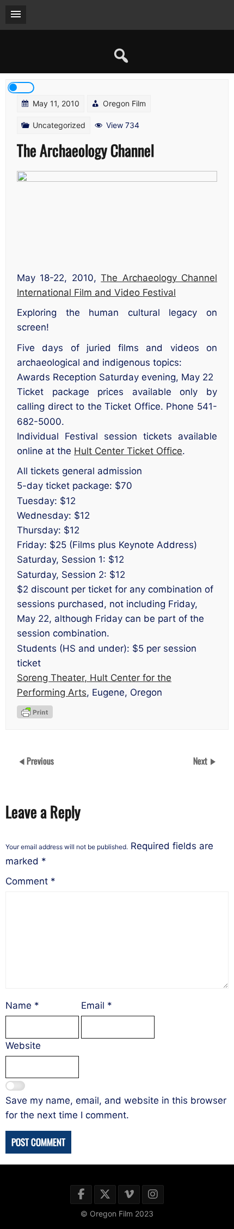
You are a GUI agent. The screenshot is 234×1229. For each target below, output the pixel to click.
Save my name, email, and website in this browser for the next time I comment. (115, 1107)
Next (201, 760)
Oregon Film (124, 103)
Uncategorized (59, 125)
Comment (30, 881)
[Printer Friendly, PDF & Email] (35, 711)
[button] (15, 14)
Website (23, 1045)
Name (22, 1005)
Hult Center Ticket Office (128, 450)
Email (96, 1005)
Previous (40, 760)
